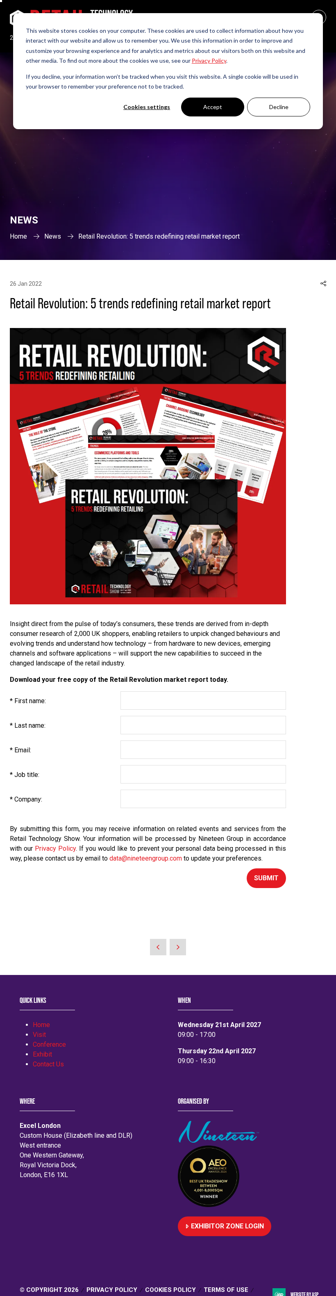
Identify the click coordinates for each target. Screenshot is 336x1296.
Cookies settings (146, 106)
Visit (39, 1035)
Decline (278, 106)
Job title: (24, 775)
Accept (212, 106)
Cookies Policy (170, 1290)
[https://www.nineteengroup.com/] (220, 1140)
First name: (28, 701)
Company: (26, 799)
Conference (49, 1044)
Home (18, 236)
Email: (20, 750)
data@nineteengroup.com (145, 858)
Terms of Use (226, 1290)
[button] (323, 283)
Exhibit (42, 1054)
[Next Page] (178, 947)
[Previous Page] (158, 947)
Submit (266, 878)
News (52, 236)
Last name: (27, 725)
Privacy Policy (55, 848)
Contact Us (48, 1064)
